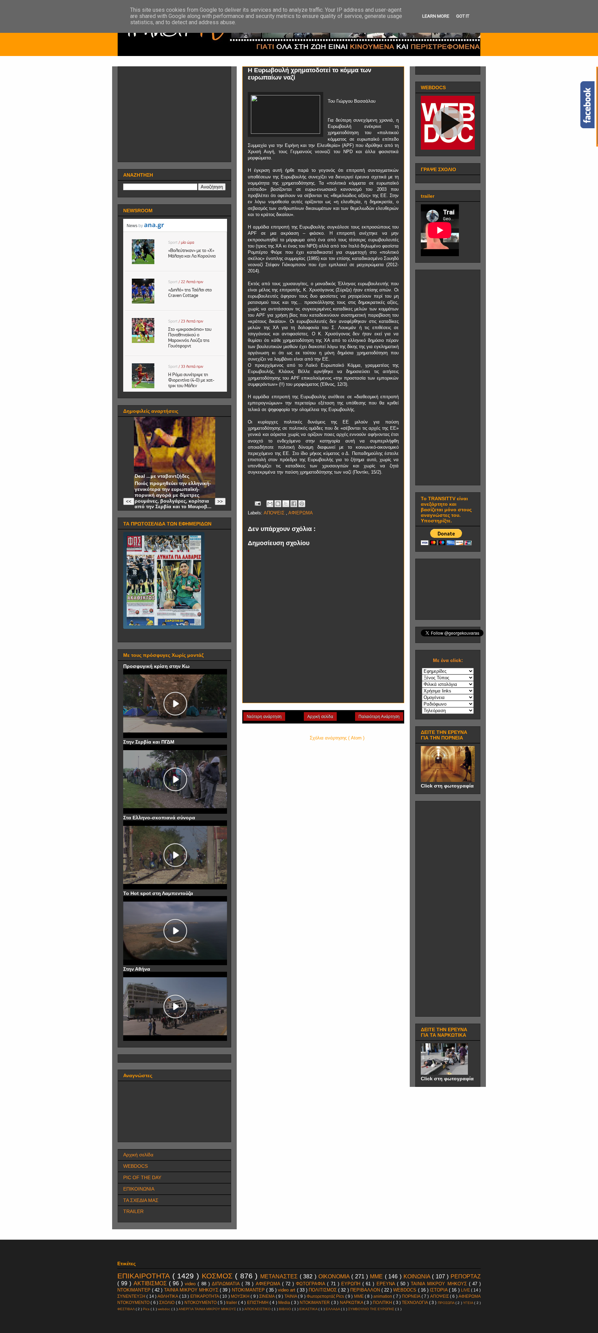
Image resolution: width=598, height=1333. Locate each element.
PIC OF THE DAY (142, 1177)
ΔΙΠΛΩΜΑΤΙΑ (227, 1283)
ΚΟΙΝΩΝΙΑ (418, 1276)
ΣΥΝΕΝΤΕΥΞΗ (131, 1296)
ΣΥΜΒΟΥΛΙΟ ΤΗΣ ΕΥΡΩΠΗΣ (371, 1309)
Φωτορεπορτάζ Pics (326, 1296)
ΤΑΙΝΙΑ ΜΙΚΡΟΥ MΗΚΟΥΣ (440, 1283)
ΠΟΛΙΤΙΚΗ (383, 1302)
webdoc (164, 1309)
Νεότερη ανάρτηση (264, 716)
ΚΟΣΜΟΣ (218, 1276)
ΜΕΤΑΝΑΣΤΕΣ (280, 1276)
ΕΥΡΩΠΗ (351, 1283)
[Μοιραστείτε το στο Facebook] (293, 503)
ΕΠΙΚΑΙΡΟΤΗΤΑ (144, 1276)
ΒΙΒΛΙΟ (285, 1309)
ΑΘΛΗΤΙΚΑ (168, 1296)
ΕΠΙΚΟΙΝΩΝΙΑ (138, 1189)
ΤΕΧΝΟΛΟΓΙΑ (415, 1302)
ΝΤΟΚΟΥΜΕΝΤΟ (201, 1302)
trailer (232, 1302)
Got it (462, 16)
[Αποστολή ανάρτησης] (257, 503)
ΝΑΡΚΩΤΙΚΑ (352, 1302)
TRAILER (133, 1211)
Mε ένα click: (448, 660)
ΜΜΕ (377, 1276)
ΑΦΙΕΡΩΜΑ (300, 512)
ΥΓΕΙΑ (468, 1303)
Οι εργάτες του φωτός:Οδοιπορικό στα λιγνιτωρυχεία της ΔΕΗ (162, 464)
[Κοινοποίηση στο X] (285, 503)
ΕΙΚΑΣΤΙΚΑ (308, 1309)
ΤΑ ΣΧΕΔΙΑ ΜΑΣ (140, 1200)
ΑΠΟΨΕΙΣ (275, 512)
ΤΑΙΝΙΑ (291, 1296)
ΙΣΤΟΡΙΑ (439, 1290)
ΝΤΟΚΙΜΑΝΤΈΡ (134, 1290)
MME (359, 1296)
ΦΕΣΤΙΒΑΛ (126, 1309)
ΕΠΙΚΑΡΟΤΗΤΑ (205, 1296)
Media (284, 1302)
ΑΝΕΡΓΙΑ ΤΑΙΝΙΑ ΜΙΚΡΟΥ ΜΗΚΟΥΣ (208, 1309)
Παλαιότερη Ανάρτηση (379, 716)
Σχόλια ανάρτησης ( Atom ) (337, 737)
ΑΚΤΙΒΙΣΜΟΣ (151, 1283)
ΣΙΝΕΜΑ (267, 1296)
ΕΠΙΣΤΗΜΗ (258, 1302)
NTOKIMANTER (315, 1302)
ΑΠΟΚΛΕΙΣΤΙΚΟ (258, 1309)
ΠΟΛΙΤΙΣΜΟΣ (323, 1290)
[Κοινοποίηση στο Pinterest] (301, 503)
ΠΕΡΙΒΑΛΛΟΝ (365, 1290)
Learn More (435, 16)
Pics (147, 1309)
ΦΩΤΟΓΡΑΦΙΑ (311, 1283)
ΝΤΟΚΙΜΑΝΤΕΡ (249, 1290)
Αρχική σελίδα (320, 716)
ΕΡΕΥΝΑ (387, 1283)
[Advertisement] (175, 112)
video (191, 1283)
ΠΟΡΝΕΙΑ (411, 1296)
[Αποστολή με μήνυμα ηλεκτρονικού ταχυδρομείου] (269, 503)
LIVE (466, 1290)
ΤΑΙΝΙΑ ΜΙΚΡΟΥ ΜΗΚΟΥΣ (192, 1290)
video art (287, 1290)
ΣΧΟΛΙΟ (167, 1302)
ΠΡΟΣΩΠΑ (446, 1303)
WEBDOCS (135, 1166)
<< (129, 501)
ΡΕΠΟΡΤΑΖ (466, 1276)
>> (220, 501)
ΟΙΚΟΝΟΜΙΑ (335, 1276)
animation (383, 1296)
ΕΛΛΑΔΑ (333, 1309)
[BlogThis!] (277, 503)
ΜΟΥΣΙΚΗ (241, 1296)
